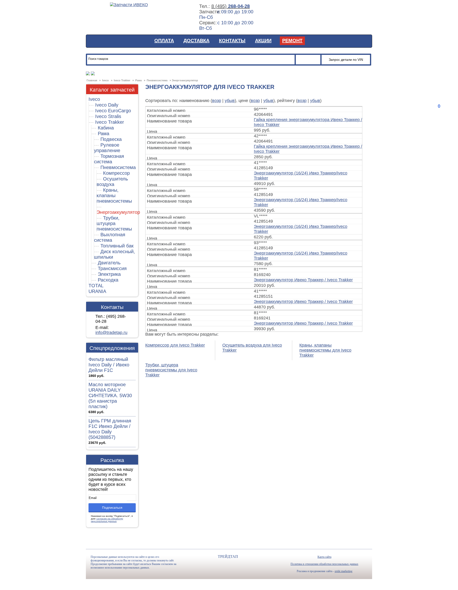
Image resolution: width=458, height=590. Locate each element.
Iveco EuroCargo (113, 110)
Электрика (109, 274)
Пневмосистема (118, 167)
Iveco (94, 99)
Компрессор (116, 173)
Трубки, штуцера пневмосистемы (114, 223)
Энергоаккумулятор (118, 212)
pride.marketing (343, 571)
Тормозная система (109, 159)
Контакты (232, 40)
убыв (230, 100)
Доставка (196, 40)
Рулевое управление (107, 147)
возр (216, 100)
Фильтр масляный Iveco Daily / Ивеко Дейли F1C (108, 365)
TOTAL (96, 285)
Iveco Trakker (109, 122)
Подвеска (111, 139)
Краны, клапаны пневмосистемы (114, 195)
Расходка (108, 279)
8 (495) (230, 6)
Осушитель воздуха (112, 181)
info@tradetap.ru (111, 332)
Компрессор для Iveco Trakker (175, 345)
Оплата (164, 40)
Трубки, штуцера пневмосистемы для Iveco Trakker (171, 370)
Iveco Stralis (108, 116)
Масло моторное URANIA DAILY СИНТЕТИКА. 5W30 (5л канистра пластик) (110, 395)
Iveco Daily (106, 105)
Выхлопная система (109, 237)
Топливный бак (117, 245)
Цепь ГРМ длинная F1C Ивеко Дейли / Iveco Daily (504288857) (109, 429)
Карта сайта (324, 557)
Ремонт (292, 40)
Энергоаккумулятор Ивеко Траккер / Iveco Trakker (303, 279)
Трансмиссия (112, 268)
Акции (263, 40)
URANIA (97, 291)
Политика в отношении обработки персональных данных (324, 564)
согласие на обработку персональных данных (107, 520)
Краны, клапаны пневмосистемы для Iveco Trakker (325, 350)
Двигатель (109, 262)
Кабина (106, 127)
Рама (103, 133)
